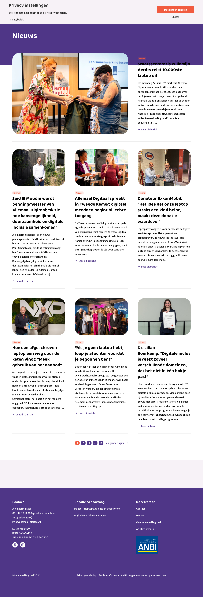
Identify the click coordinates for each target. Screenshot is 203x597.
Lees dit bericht (150, 129)
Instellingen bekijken (175, 9)
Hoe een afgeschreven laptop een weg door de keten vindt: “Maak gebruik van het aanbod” (37, 356)
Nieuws (140, 515)
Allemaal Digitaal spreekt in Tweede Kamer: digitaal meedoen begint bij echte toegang (100, 207)
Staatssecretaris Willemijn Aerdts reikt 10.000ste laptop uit (164, 70)
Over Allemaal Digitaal (148, 522)
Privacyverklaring (86, 575)
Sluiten (175, 17)
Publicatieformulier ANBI (113, 575)
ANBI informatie (145, 528)
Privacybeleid (16, 19)
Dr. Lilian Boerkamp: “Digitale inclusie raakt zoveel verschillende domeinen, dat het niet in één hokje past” (164, 362)
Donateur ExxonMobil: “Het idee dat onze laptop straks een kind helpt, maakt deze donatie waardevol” (163, 210)
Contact (18, 502)
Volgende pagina (115, 443)
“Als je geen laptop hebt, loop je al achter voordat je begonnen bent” (99, 353)
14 (101, 443)
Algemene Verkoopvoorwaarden (147, 575)
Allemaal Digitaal (21, 508)
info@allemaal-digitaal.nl (26, 521)
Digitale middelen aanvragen (90, 515)
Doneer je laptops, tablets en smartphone (97, 508)
